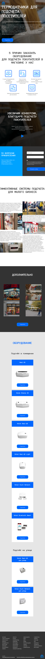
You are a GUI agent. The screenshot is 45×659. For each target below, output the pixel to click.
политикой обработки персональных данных (34, 163)
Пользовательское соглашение (8, 657)
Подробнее (7, 40)
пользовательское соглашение (36, 161)
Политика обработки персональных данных (26, 657)
